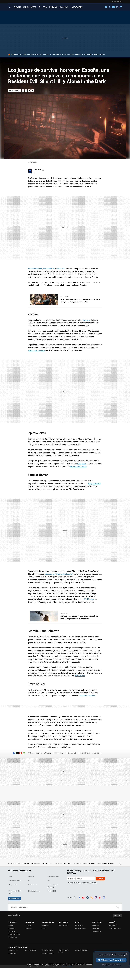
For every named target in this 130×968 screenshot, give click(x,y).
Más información (67, 966)
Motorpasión (79, 925)
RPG (25, 54)
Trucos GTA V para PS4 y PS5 (31, 863)
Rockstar (39, 54)
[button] (39, 170)
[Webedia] (117, 1)
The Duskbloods (56, 54)
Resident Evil (48, 268)
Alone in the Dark (35, 268)
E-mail (32, 90)
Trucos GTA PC (47, 863)
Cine (10, 877)
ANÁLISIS (17, 7)
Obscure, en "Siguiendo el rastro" (59, 574)
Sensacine (45, 925)
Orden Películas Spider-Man (63, 863)
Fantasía (31, 54)
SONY (45, 7)
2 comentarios (15, 90)
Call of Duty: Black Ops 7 (15, 892)
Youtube (113, 7)
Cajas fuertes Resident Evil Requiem (84, 863)
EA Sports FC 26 (33, 891)
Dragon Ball (13, 885)
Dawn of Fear (59, 753)
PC (39, 7)
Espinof (44, 928)
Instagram (109, 7)
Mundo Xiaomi (13, 937)
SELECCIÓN (64, 7)
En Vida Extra (64, 296)
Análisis (31, 877)
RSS (91, 897)
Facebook (23, 90)
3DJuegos (28, 925)
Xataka (11, 925)
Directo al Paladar (64, 925)
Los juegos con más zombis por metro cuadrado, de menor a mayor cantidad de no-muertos (79, 617)
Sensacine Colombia (48, 953)
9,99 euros (81, 463)
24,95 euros (80, 676)
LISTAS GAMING (76, 7)
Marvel (79, 54)
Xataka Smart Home (14, 934)
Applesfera (12, 931)
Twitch (95, 897)
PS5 (49, 881)
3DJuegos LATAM (30, 950)
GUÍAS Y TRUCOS (29, 7)
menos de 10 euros (36, 350)
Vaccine (86, 320)
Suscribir (100, 878)
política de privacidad (91, 883)
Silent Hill (60, 268)
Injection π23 (71, 753)
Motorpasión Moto (80, 928)
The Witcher (87, 54)
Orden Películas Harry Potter (106, 863)
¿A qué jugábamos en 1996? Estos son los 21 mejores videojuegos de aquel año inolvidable (80, 300)
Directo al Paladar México (64, 951)
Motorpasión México (81, 950)
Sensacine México (47, 950)
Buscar (118, 907)
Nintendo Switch (53, 877)
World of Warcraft (69, 54)
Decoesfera (95, 928)
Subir (116, 915)
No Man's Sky (32, 885)
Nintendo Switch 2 (15, 881)
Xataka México (13, 950)
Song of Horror (94, 483)
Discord (106, 7)
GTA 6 (47, 54)
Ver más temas (14, 898)
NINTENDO (53, 7)
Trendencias (95, 925)
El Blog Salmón (113, 925)
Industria (39, 753)
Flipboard (120, 7)
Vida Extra (28, 928)
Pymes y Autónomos (114, 928)
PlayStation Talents (78, 466)
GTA (103, 54)
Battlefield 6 (52, 891)
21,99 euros (89, 599)
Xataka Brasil (12, 953)
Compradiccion (96, 931)
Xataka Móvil (12, 928)
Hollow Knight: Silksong (53, 886)
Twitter (117, 7)
